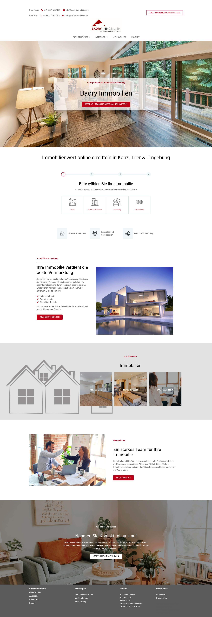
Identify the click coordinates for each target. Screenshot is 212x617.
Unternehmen (119, 37)
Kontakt (135, 37)
